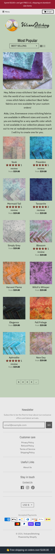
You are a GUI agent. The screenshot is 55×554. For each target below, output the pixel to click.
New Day (41, 357)
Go (49, 425)
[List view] (44, 46)
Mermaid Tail (14, 203)
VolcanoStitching (31, 533)
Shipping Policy (28, 452)
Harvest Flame (14, 287)
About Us (27, 467)
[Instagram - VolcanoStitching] (27, 487)
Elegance (14, 322)
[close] (51, 549)
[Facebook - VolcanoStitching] (22, 487)
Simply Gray (14, 245)
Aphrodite (14, 357)
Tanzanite (41, 203)
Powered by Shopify (27, 537)
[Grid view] (41, 46)
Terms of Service (27, 449)
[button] (13, 165)
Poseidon (41, 161)
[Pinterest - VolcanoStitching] (33, 487)
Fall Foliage (41, 322)
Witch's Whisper (40, 287)
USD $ (26, 504)
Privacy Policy (27, 442)
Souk (14, 161)
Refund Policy (27, 445)
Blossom (40, 245)
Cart (49, 12)
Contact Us (28, 482)
